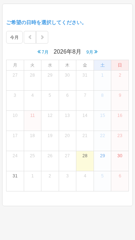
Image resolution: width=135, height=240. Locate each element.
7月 (45, 52)
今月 (14, 37)
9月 (90, 52)
